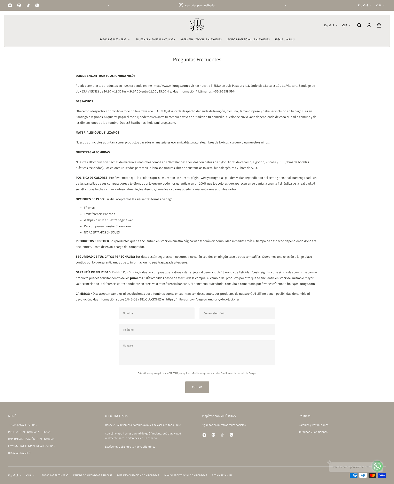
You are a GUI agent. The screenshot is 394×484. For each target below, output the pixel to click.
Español (363, 5)
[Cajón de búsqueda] (359, 25)
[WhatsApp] (37, 5)
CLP (378, 5)
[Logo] (197, 25)
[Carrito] (379, 25)
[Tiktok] (28, 5)
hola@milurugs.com (301, 284)
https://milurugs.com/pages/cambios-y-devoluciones (203, 299)
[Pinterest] (19, 5)
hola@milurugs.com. (161, 122)
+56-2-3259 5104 (224, 91)
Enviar (197, 387)
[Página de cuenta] (369, 25)
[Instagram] (10, 5)
